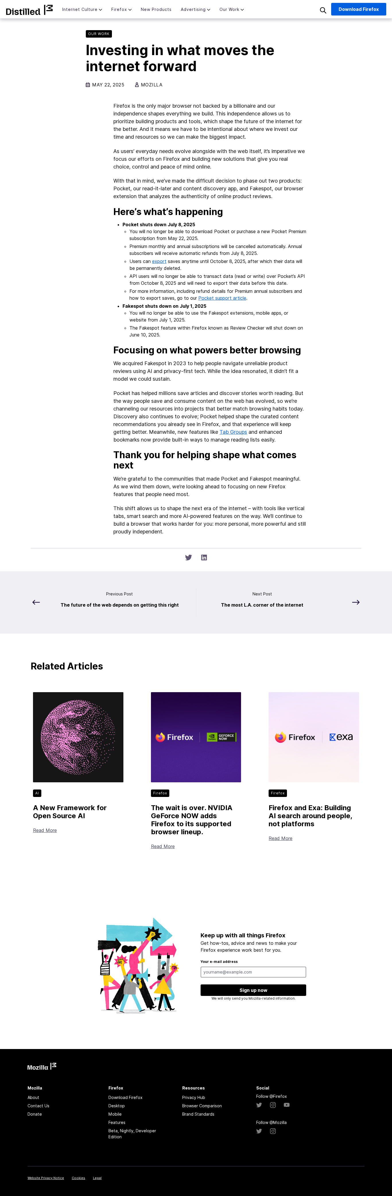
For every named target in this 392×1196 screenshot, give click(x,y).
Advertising (193, 9)
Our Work (229, 9)
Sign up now (253, 990)
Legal (97, 1178)
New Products (156, 9)
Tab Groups (233, 432)
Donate (35, 1114)
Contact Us (38, 1105)
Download (359, 9)
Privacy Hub (193, 1097)
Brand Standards (198, 1114)
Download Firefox (125, 1097)
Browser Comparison (202, 1105)
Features (116, 1122)
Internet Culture (80, 9)
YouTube (287, 1105)
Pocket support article (222, 298)
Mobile (115, 1114)
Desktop (116, 1105)
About (33, 1097)
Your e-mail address (219, 961)
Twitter (259, 1105)
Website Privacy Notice (46, 1178)
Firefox (119, 9)
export (159, 261)
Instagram (273, 1105)
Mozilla (29, 10)
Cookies (78, 1178)
